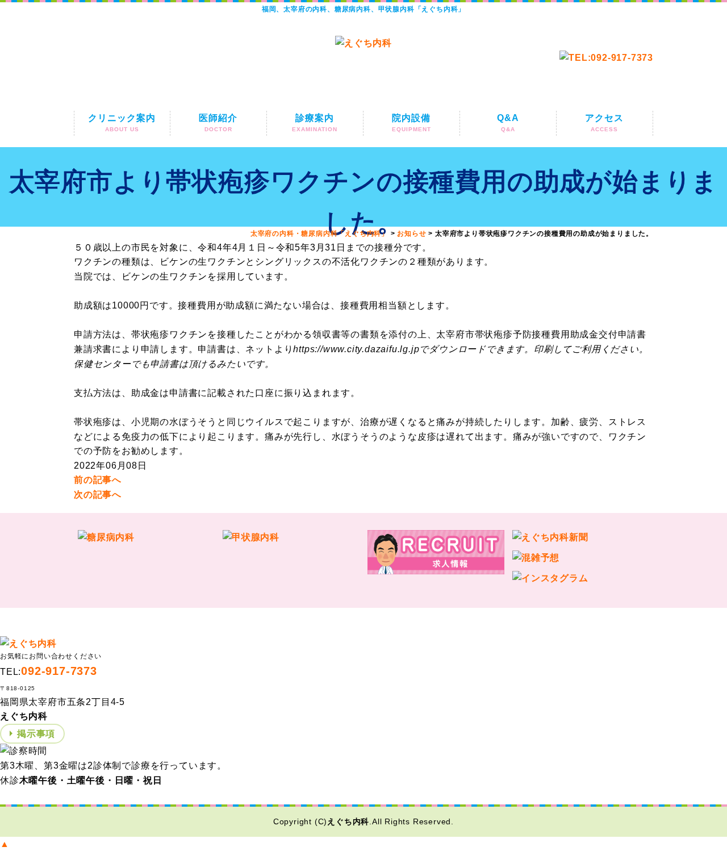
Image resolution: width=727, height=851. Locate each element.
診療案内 (314, 123)
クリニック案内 (122, 123)
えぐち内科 (348, 821)
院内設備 (411, 123)
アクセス (604, 123)
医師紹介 (218, 123)
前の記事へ (98, 480)
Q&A (508, 123)
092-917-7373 (59, 671)
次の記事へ (98, 494)
